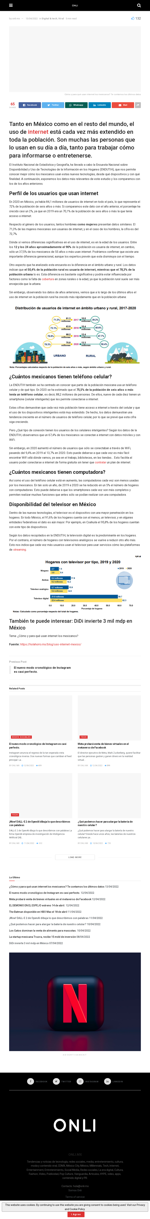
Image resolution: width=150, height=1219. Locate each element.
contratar (100, 462)
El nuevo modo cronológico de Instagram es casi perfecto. (44, 892)
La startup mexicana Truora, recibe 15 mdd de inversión (42, 936)
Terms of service (75, 1196)
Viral (61, 18)
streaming (19, 549)
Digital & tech (49, 18)
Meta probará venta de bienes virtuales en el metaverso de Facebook (50, 899)
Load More (75, 857)
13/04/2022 (32, 18)
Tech (84, 737)
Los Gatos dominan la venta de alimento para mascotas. (42, 930)
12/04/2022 (28, 766)
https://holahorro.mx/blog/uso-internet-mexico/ (50, 644)
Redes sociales (21, 737)
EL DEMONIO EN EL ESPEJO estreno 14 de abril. (37, 905)
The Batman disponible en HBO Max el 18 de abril (38, 911)
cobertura (48, 279)
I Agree (76, 1214)
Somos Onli (75, 1190)
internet (38, 131)
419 (40, 766)
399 (108, 766)
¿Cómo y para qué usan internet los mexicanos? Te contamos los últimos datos (56, 886)
